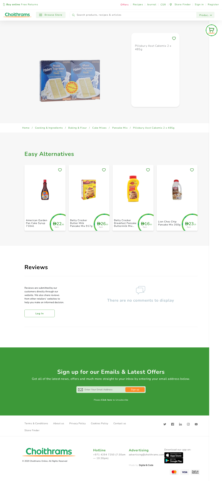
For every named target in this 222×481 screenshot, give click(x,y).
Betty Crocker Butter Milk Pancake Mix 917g (81, 223)
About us (58, 423)
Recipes (138, 4)
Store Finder (32, 430)
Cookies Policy (99, 423)
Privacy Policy (77, 423)
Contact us (119, 423)
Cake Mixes (99, 128)
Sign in (199, 4)
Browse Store (53, 15)
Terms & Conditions (36, 423)
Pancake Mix (120, 128)
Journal (151, 4)
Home (26, 128)
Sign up (135, 389)
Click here (106, 399)
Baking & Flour (77, 128)
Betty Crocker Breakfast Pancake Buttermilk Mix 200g (125, 225)
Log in (39, 313)
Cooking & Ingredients (49, 128)
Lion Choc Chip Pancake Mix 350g (169, 223)
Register (213, 4)
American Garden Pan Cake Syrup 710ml (36, 223)
